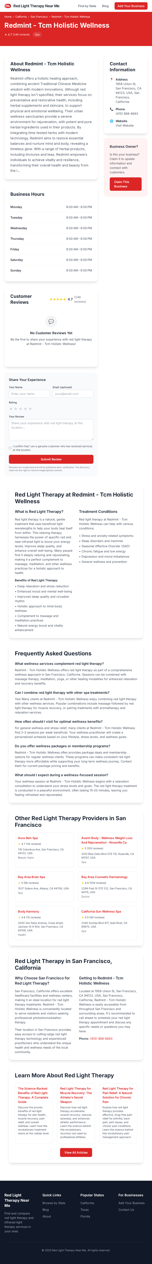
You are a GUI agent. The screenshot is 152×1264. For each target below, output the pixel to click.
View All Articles (76, 1152)
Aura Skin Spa (28, 838)
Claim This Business (121, 184)
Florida (85, 1216)
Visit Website (125, 125)
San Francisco (39, 16)
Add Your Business (131, 6)
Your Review (16, 416)
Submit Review (51, 459)
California (21, 16)
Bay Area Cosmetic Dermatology (104, 877)
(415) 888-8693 (127, 113)
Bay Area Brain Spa (31, 877)
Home (7, 16)
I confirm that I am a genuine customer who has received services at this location (52, 448)
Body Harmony (28, 911)
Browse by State (53, 1203)
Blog (105, 6)
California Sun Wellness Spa (101, 911)
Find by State (87, 6)
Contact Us (126, 1209)
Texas (84, 1209)
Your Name (15, 387)
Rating (13, 402)
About (46, 1216)
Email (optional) (62, 387)
